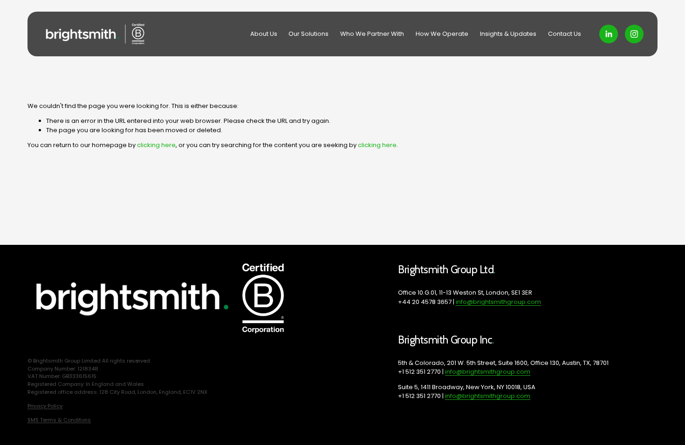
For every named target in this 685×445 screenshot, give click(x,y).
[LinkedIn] (608, 34)
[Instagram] (634, 34)
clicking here (156, 145)
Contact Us (564, 33)
